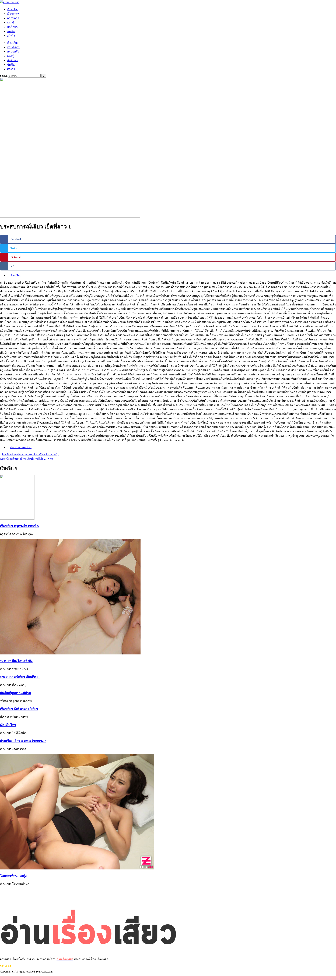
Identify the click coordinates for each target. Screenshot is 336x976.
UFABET (6, 965)
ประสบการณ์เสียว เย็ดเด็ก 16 (20, 677)
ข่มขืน (11, 31)
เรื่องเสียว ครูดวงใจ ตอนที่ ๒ (19, 526)
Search (4, 75)
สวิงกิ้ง (11, 35)
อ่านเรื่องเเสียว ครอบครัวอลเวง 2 (23, 741)
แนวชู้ (10, 22)
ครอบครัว (13, 18)
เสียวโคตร (13, 13)
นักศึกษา (12, 26)
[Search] (43, 76)
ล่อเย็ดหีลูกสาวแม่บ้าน (15, 693)
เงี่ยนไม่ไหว (8, 725)
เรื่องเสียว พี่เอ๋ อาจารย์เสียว (19, 709)
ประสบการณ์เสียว (20, 447)
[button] (168, 239)
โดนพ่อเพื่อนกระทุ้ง (13, 876)
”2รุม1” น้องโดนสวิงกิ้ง (16, 661)
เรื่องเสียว (12, 9)
